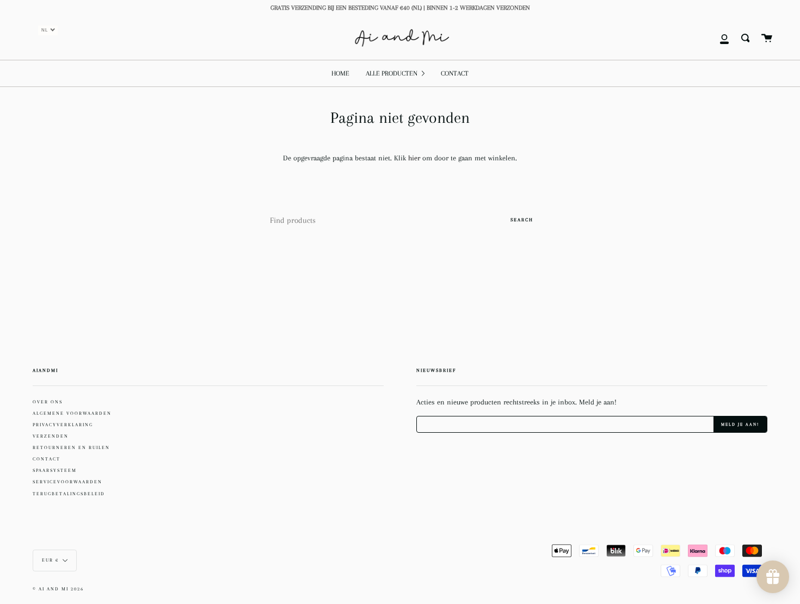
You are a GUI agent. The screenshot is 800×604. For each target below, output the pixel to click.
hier (415, 158)
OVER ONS (48, 401)
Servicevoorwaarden (67, 481)
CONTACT (46, 459)
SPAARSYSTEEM (55, 470)
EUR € (50, 560)
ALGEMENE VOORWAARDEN (72, 413)
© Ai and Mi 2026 (58, 589)
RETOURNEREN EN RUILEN (71, 447)
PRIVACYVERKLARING (63, 424)
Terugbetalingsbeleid (69, 493)
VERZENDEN (51, 436)
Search (521, 219)
